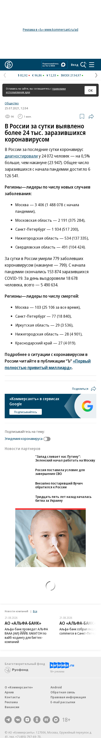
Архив (9, 699)
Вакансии (12, 714)
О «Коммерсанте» (19, 694)
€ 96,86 (37, 75)
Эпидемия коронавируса (24, 438)
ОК (90, 90)
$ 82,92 (22, 75)
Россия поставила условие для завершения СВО (60, 479)
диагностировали (21, 156)
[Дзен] (27, 726)
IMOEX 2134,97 (71, 75)
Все (35, 618)
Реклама (11, 709)
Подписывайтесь (25, 412)
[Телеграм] (8, 726)
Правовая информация (68, 704)
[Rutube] (46, 726)
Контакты (12, 704)
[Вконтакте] (17, 726)
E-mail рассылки (62, 709)
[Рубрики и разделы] (91, 64)
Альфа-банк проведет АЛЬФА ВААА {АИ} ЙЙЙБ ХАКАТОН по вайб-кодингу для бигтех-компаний (26, 642)
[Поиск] (83, 64)
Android (56, 694)
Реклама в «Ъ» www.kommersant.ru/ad (50, 29)
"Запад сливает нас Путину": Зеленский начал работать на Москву (65, 458)
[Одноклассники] (36, 726)
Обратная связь (62, 699)
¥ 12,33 (51, 75)
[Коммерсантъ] (9, 65)
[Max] (55, 726)
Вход (74, 65)
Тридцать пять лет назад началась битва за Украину (63, 505)
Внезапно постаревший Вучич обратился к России (59, 492)
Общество (12, 103)
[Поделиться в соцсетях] (91, 116)
